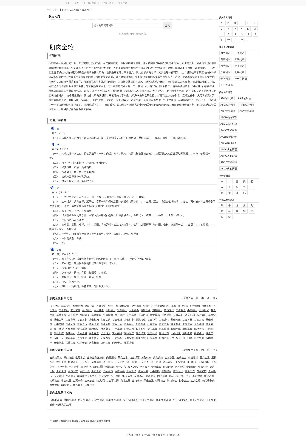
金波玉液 (143, 371)
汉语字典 (122, 3)
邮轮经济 (94, 328)
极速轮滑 (108, 315)
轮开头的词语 (163, 400)
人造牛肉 (82, 338)
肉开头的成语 (196, 400)
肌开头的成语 (180, 400)
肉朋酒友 (139, 375)
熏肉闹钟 (117, 333)
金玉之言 (121, 366)
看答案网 (96, 421)
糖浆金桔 (141, 338)
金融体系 (85, 315)
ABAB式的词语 (228, 117)
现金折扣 (199, 328)
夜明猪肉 (199, 333)
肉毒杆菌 (94, 342)
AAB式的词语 (247, 104)
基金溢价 (201, 315)
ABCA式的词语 (228, 168)
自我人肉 (129, 328)
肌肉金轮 (87, 9)
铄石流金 (160, 380)
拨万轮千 (78, 385)
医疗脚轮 (195, 305)
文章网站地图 (65, 421)
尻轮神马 (197, 375)
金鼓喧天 (109, 366)
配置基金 (129, 342)
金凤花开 (178, 315)
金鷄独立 (148, 305)
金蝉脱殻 (156, 366)
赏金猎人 (105, 333)
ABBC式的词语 (228, 149)
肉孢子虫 (117, 342)
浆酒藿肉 (70, 375)
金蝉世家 (78, 305)
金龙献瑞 (155, 315)
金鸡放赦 (90, 380)
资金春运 (94, 333)
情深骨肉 (178, 371)
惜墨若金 (73, 362)
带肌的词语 (56, 400)
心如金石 (108, 371)
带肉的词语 (70, 400)
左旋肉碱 (70, 328)
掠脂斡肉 (146, 357)
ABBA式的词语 (228, 143)
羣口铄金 (69, 357)
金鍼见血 (125, 305)
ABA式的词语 (246, 111)
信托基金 (87, 310)
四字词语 (225, 59)
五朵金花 (101, 305)
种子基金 (171, 305)
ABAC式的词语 (228, 155)
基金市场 (70, 319)
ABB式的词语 (227, 111)
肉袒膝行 (193, 357)
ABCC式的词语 (228, 123)
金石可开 (203, 366)
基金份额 (190, 315)
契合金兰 (184, 380)
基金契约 (94, 319)
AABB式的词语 (228, 136)
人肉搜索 (176, 333)
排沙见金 (127, 375)
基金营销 (164, 319)
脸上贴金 (187, 338)
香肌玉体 (61, 362)
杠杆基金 (164, 324)
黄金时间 (209, 375)
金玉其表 (108, 362)
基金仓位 (82, 324)
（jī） (55, 128)
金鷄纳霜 (191, 366)
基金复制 (82, 319)
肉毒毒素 (70, 338)
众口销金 (168, 366)
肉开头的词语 (130, 400)
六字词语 (225, 65)
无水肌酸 (64, 310)
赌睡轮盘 (90, 305)
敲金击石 (190, 371)
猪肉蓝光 (105, 328)
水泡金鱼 (164, 338)
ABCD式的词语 (228, 162)
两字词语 (225, 53)
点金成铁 (104, 375)
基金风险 (70, 324)
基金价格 (61, 315)
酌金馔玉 (66, 385)
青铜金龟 (146, 310)
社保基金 (152, 338)
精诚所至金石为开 (87, 375)
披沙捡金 (181, 357)
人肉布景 (105, 338)
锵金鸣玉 (66, 380)
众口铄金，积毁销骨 (198, 362)
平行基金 (176, 338)
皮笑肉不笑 (56, 357)
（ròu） (56, 144)
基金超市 (129, 319)
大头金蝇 (199, 324)
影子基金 (141, 328)
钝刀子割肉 (208, 380)
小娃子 (63, 9)
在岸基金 (117, 328)
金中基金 (131, 315)
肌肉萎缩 (59, 324)
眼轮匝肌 (176, 328)
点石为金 (115, 375)
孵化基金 (176, 324)
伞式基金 (99, 310)
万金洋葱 (141, 333)
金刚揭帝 (136, 305)
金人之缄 (133, 366)
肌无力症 (141, 319)
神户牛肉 (199, 338)
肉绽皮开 (125, 380)
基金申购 (96, 315)
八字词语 (225, 72)
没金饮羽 (59, 375)
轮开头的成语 (63, 404)
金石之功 (96, 371)
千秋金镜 (160, 305)
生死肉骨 (78, 380)
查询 (167, 25)
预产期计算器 (89, 3)
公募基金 (141, 324)
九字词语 (240, 72)
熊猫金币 (164, 333)
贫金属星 (59, 342)
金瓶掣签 (166, 315)
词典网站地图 (78, 421)
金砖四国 (143, 315)
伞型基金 (110, 310)
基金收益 (117, 319)
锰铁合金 (82, 342)
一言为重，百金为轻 (80, 366)
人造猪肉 (134, 310)
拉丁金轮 (55, 305)
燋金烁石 (135, 357)
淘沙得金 (166, 371)
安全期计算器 (107, 3)
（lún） (56, 249)
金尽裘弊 (180, 366)
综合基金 (59, 328)
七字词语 (240, 65)
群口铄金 (172, 380)
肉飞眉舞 (162, 375)
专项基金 (82, 328)
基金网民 (129, 324)
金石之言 (73, 371)
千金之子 (131, 371)
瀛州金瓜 (187, 333)
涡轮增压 (129, 333)
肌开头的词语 (113, 400)
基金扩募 (187, 319)
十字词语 (225, 78)
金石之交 (85, 371)
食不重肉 (120, 371)
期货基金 (157, 310)
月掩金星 (82, 333)
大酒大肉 (150, 375)
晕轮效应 (59, 333)
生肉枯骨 (90, 385)
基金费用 (152, 319)
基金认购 (105, 319)
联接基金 (70, 342)
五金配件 (75, 310)
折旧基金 (152, 328)
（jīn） (56, 187)
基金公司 (59, 319)
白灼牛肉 (70, 333)
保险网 (88, 421)
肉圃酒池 (111, 357)
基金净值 (94, 324)
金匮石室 (144, 366)
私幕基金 (122, 310)
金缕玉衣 (113, 305)
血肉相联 (155, 371)
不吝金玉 (85, 362)
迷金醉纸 (201, 371)
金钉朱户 (137, 380)
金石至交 (186, 375)
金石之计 (61, 371)
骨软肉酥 (55, 385)
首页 (67, 3)
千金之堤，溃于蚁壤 (150, 362)
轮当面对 (169, 310)
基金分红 (105, 324)
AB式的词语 (227, 98)
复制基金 (187, 324)
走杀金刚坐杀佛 (95, 357)
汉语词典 (74, 9)
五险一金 (59, 338)
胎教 (76, 3)
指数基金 (206, 305)
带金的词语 (84, 400)
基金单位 (73, 315)
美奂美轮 (158, 357)
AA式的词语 (244, 98)
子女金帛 (123, 357)
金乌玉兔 (174, 375)
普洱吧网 (105, 421)
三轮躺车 (117, 338)
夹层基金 (192, 310)
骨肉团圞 (98, 366)
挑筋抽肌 (164, 328)
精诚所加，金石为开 (107, 380)
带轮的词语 (98, 400)
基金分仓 (117, 324)
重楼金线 (183, 305)
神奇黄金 (94, 338)
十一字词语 (241, 78)
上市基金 (105, 342)
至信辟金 (96, 362)
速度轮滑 (152, 333)
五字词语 (240, 59)
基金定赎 (199, 319)
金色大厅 (120, 315)
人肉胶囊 (129, 338)
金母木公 (80, 357)
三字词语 (240, 53)
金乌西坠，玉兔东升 (174, 362)
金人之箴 (195, 380)
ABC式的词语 (227, 104)
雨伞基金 (187, 328)
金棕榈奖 (204, 310)
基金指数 (176, 319)
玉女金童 (205, 357)
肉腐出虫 (55, 380)
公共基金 (152, 324)
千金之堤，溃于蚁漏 (126, 362)
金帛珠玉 (170, 357)
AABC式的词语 (228, 130)
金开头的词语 (147, 400)
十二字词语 (226, 85)
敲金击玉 (149, 380)
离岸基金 (181, 310)
